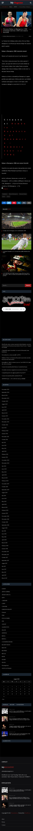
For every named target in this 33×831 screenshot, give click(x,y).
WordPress (27, 813)
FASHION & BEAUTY (7, 609)
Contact (3, 825)
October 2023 (5, 401)
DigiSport (4, 194)
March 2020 (5, 477)
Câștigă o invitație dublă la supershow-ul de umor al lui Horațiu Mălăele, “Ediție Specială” (20, 727)
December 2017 (5, 551)
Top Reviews (20, 704)
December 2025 (5, 389)
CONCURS (4, 606)
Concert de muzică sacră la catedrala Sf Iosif (12, 375)
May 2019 (4, 501)
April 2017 (4, 575)
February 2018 (5, 545)
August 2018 (4, 528)
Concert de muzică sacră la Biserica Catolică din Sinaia (14, 366)
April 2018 (4, 539)
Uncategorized (5, 665)
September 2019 (5, 489)
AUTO (3, 597)
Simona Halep (22, 194)
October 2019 (5, 486)
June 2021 (4, 445)
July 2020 (4, 466)
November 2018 (5, 519)
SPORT (30, 36)
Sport (3, 196)
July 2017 (4, 566)
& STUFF (4, 588)
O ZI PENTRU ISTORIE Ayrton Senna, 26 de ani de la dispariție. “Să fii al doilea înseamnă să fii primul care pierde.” (16, 274)
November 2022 (5, 421)
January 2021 (5, 457)
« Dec (3, 699)
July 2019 (4, 495)
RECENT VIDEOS (6, 644)
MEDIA (3, 636)
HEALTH (4, 630)
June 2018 (4, 533)
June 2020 (4, 469)
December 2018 (5, 516)
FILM (3, 615)
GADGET (4, 624)
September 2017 (5, 560)
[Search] (30, 3)
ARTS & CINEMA (6, 591)
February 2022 (5, 430)
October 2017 (5, 557)
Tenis (8, 196)
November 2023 (5, 398)
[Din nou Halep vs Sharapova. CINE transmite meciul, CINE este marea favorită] (16, 19)
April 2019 (4, 504)
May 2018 (4, 536)
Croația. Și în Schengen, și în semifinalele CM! (14, 230)
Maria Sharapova (13, 194)
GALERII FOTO (5, 627)
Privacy (3, 822)
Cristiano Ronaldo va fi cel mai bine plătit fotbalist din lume (16, 252)
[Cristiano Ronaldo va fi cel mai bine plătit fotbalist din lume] (16, 242)
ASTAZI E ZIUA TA (6, 594)
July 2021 (4, 442)
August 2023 (5, 404)
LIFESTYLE (4, 633)
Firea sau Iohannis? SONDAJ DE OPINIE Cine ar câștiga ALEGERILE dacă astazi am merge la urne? (19, 719)
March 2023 (5, 413)
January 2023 (5, 416)
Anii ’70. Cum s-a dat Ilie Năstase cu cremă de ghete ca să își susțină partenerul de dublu (20, 712)
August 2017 (4, 563)
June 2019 (4, 498)
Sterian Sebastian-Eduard (9, 36)
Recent (12, 704)
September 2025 (5, 392)
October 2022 (5, 424)
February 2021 (5, 454)
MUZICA (4, 638)
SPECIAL (4, 653)
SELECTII (4, 647)
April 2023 (4, 410)
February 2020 (5, 480)
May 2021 (4, 448)
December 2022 (5, 418)
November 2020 (5, 463)
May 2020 (4, 472)
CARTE (3, 603)
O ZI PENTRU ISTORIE (7, 641)
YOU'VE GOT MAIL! (6, 668)
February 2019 (5, 510)
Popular (5, 704)
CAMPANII (4, 600)
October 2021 (5, 439)
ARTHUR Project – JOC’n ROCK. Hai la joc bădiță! (13, 378)
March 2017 (4, 578)
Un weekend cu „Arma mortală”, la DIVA (11, 355)
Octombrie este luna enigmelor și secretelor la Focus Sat (14, 369)
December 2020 (5, 460)
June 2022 (4, 427)
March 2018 (4, 542)
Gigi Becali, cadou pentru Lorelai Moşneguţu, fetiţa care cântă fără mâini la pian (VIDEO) (19, 734)
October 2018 (5, 522)
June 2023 (4, 407)
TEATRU (4, 659)
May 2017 (4, 572)
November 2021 (5, 436)
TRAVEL (4, 662)
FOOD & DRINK (6, 618)
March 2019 (4, 507)
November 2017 (5, 554)
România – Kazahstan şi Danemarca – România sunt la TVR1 (16, 139)
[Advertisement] (16, 100)
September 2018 (5, 525)
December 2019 (5, 483)
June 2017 (4, 569)
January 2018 (5, 548)
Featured (4, 612)
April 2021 (4, 451)
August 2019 (4, 492)
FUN (3, 621)
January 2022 (5, 433)
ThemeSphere (14, 813)
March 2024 (4, 395)
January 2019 (5, 513)
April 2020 (4, 474)
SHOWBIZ (4, 650)
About (3, 819)
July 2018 (4, 531)
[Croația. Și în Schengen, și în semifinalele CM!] (16, 221)
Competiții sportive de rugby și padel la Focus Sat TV (14, 372)
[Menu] (3, 3)
